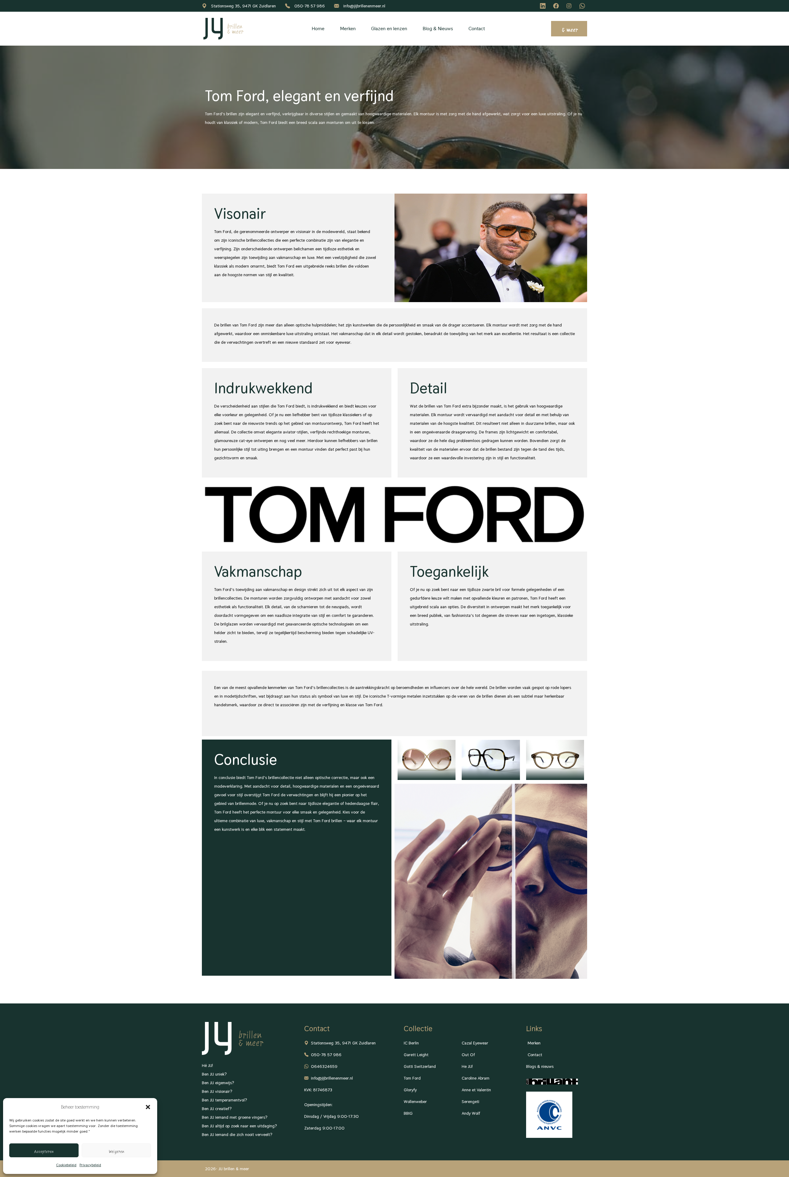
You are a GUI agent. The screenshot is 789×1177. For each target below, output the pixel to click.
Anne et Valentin (476, 1090)
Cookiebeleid (66, 1165)
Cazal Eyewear (475, 1043)
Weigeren (116, 1150)
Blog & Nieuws (438, 28)
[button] (148, 1107)
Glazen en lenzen (389, 28)
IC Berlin (411, 1043)
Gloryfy (410, 1090)
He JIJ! (467, 1066)
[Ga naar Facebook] (557, 6)
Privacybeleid (90, 1165)
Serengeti (470, 1101)
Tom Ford (412, 1078)
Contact (476, 28)
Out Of (468, 1054)
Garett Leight (416, 1054)
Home (318, 28)
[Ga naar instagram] (570, 6)
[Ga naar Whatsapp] (583, 6)
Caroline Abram (475, 1078)
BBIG (408, 1113)
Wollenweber (415, 1101)
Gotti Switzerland (420, 1066)
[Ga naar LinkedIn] (543, 6)
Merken (348, 28)
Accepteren (44, 1150)
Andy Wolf (471, 1113)
